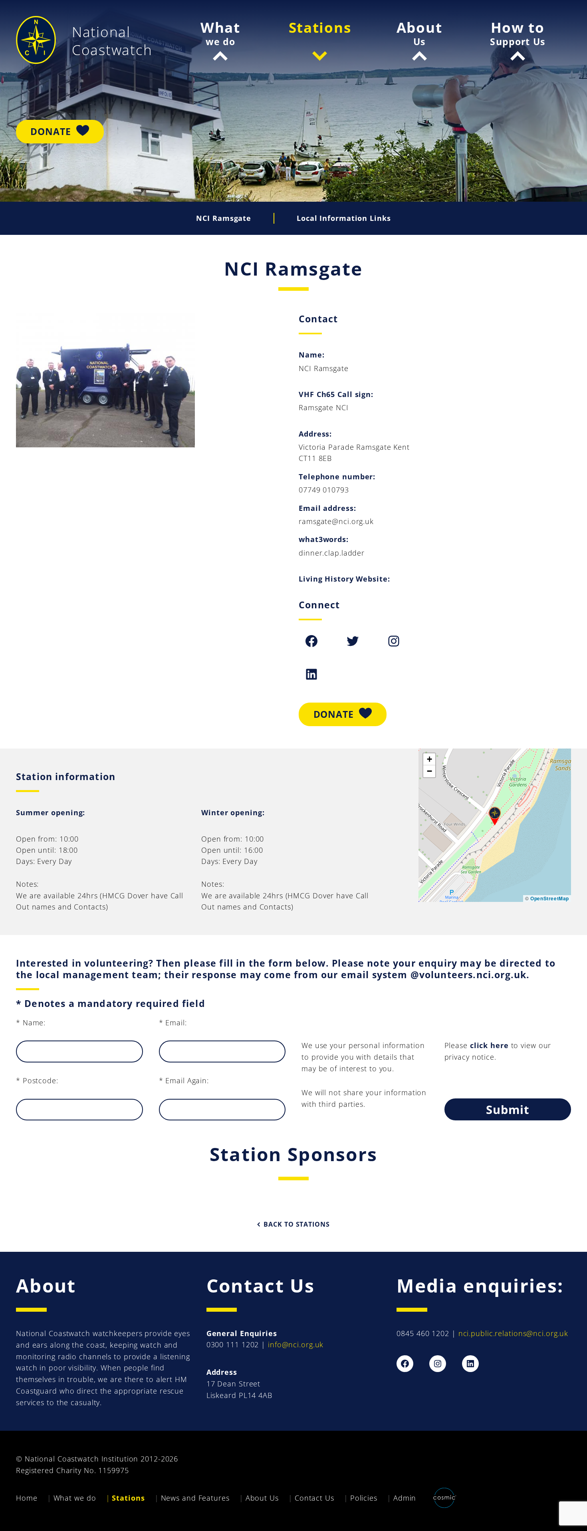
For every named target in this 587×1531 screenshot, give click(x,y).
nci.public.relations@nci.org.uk (513, 1333)
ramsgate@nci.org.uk (336, 521)
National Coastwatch (112, 40)
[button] (495, 816)
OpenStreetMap (549, 898)
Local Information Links (344, 218)
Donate (50, 131)
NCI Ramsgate (223, 218)
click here (489, 1045)
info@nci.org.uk (295, 1344)
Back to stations (296, 1224)
